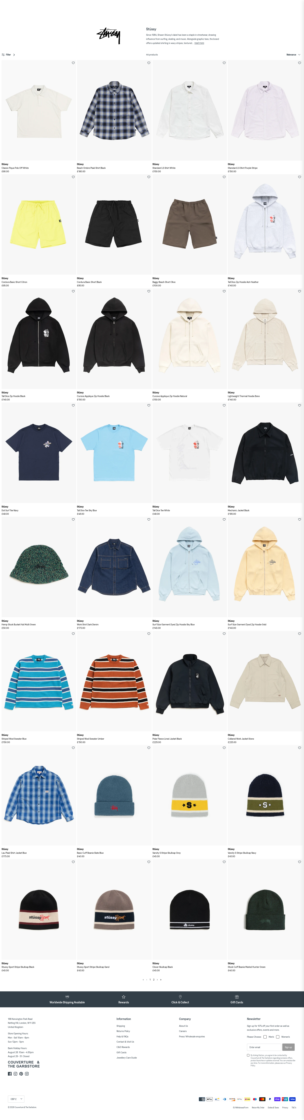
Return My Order (258, 1107)
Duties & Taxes (273, 1107)
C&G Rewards (123, 1047)
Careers (183, 1031)
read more (199, 43)
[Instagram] (15, 1074)
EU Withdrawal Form (240, 1107)
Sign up (288, 1047)
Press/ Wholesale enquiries (192, 1036)
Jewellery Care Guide (127, 1057)
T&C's (294, 1107)
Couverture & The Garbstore (25, 1107)
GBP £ (14, 1099)
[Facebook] (10, 1074)
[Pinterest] (21, 1074)
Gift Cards (122, 1052)
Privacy (285, 1107)
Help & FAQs (122, 1036)
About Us (183, 1025)
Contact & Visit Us (125, 1041)
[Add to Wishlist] (73, 63)
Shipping (121, 1025)
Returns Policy (123, 1031)
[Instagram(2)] (27, 1074)
